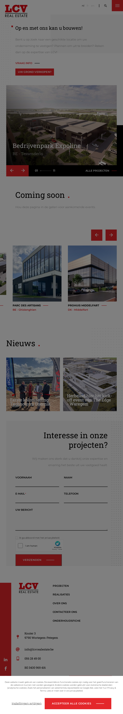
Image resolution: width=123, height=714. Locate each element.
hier (100, 688)
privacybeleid (76, 691)
